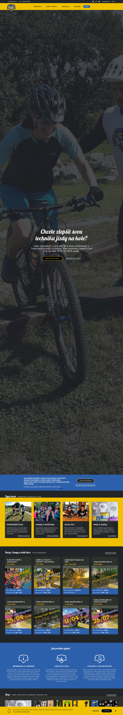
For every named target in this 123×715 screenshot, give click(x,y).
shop (87, 6)
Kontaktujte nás (106, 1)
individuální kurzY (52, 258)
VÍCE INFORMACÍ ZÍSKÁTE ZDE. (21, 711)
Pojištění (77, 6)
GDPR (113, 1)
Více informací (112, 535)
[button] (38, 6)
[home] (11, 6)
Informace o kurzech (24, 535)
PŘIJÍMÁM (107, 710)
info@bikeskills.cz (12, 1)
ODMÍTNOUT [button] (95, 710)
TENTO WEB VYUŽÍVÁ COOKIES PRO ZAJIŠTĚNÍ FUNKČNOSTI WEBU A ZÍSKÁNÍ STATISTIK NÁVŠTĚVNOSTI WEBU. (42, 709)
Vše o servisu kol (82, 535)
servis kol (66, 6)
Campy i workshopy (53, 535)
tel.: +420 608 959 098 (24, 1)
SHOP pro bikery (85, 481)
